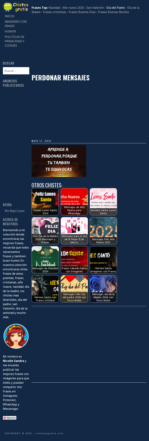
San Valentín (95, 8)
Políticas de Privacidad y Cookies (14, 41)
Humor (10, 31)
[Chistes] (16, 11)
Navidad (54, 8)
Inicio (9, 16)
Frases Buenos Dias (82, 12)
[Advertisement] (89, 44)
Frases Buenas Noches (113, 12)
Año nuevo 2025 (73, 8)
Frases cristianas (54, 12)
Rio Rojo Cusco (15, 211)
